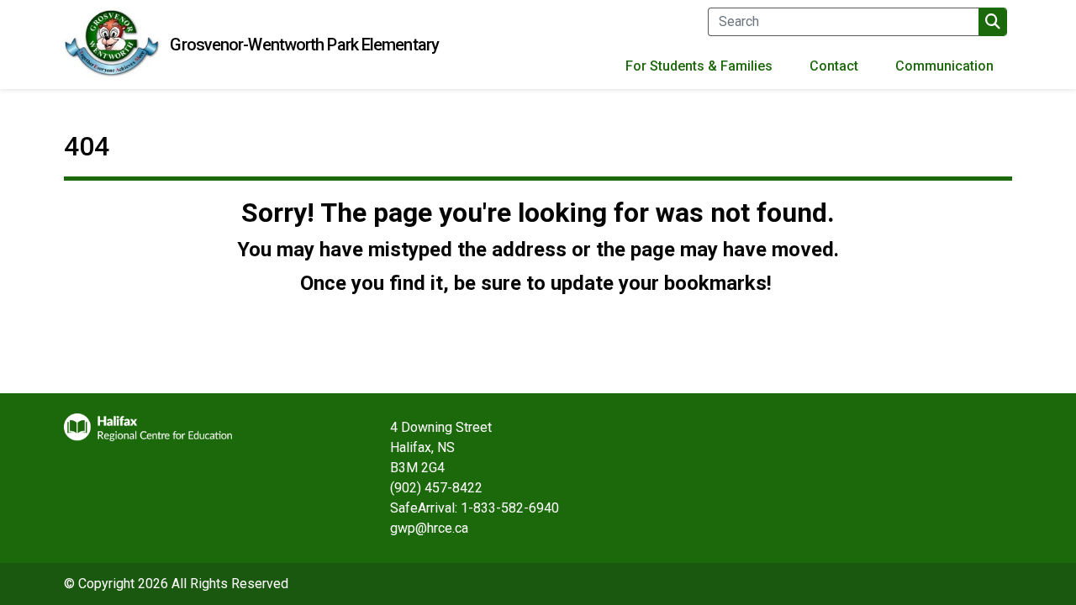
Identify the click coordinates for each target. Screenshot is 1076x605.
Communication (944, 66)
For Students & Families (699, 66)
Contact (834, 66)
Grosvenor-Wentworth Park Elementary (304, 44)
